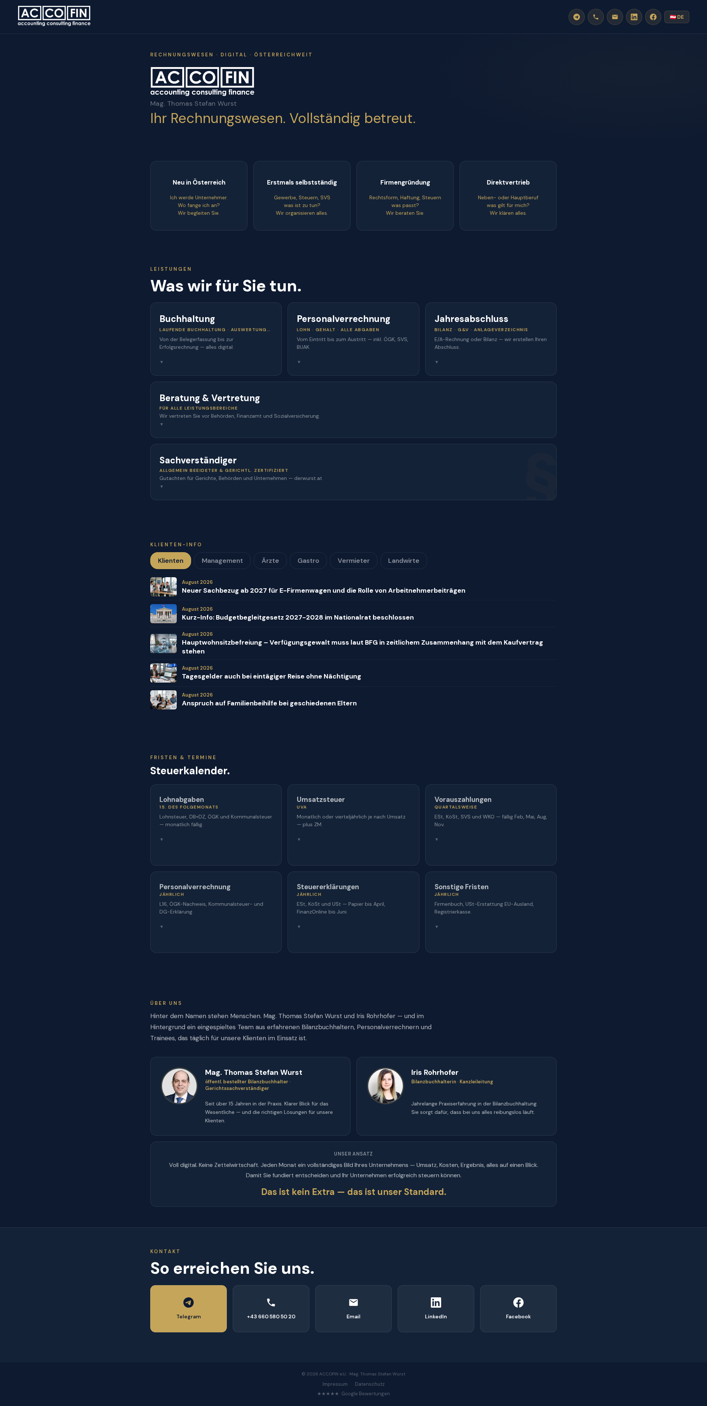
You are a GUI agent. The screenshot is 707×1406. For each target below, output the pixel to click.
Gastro (308, 560)
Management (222, 560)
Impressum (335, 1384)
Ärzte (270, 560)
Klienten (170, 560)
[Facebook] (653, 17)
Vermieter (354, 560)
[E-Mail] (615, 17)
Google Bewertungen (365, 1394)
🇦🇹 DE (677, 17)
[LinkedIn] (634, 17)
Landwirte (403, 560)
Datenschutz (370, 1384)
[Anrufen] (596, 17)
